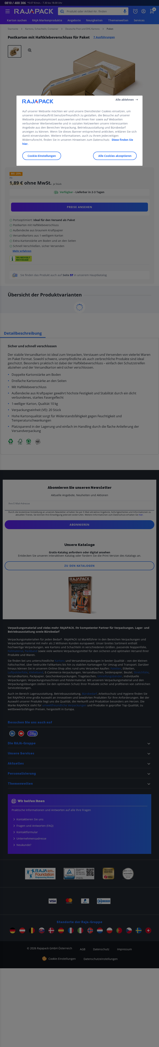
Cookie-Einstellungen (42, 156)
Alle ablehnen (125, 99)
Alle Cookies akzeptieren (114, 156)
